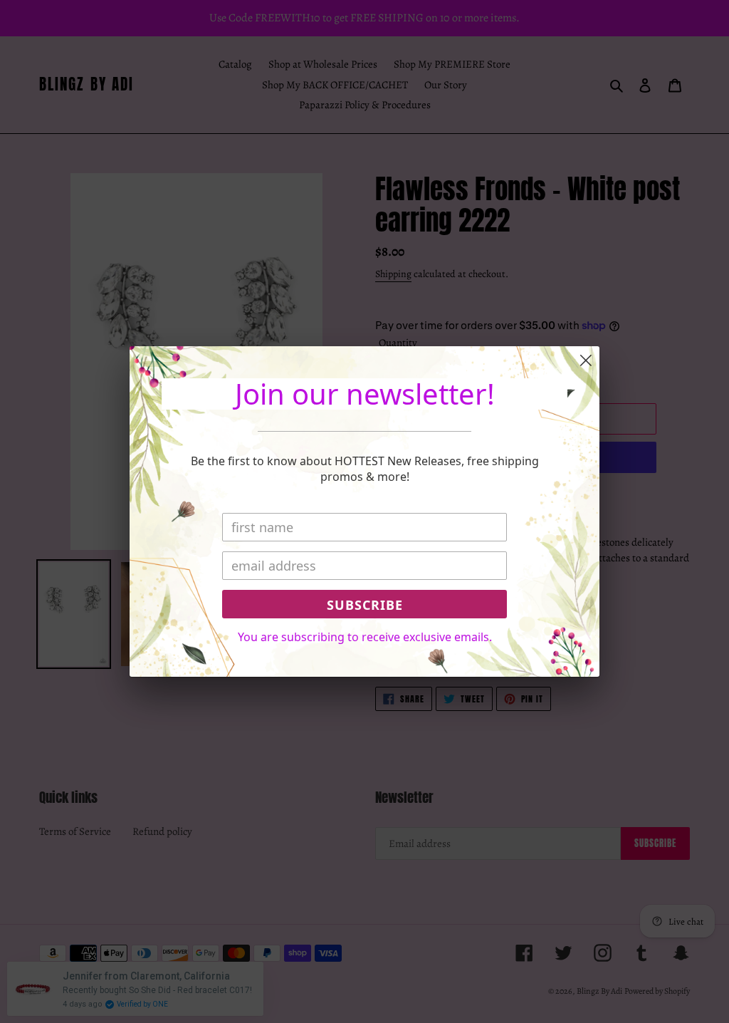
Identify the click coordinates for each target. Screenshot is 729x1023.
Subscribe (365, 604)
